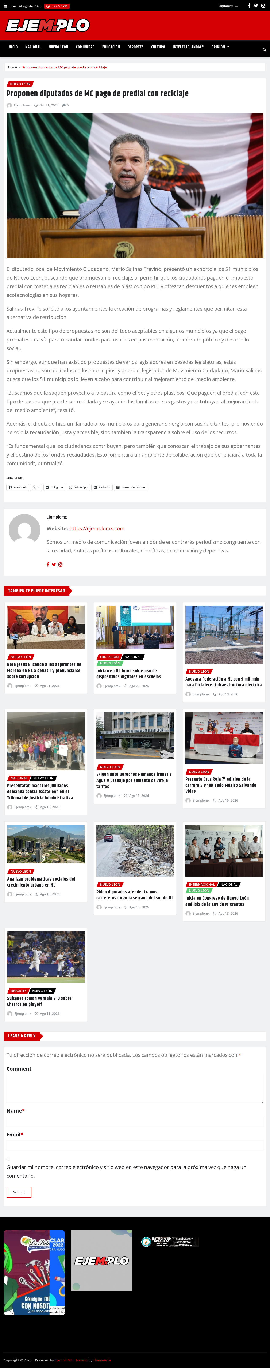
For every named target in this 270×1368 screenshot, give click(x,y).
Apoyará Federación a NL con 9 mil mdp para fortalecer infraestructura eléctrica (223, 682)
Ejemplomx (22, 105)
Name (16, 1110)
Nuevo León (58, 47)
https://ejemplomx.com (96, 528)
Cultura (158, 47)
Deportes (136, 47)
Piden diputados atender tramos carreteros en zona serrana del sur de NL (135, 895)
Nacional (33, 47)
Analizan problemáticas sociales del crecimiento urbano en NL (41, 882)
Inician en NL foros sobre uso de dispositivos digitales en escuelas (128, 674)
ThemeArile (102, 1360)
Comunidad (85, 47)
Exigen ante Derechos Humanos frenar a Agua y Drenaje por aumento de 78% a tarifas (134, 780)
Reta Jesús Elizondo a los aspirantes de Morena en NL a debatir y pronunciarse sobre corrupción (44, 670)
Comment (19, 1068)
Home (12, 67)
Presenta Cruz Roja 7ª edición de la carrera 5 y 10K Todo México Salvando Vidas (220, 785)
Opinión (219, 47)
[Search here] (264, 49)
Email (15, 1134)
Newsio (82, 1360)
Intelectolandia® (188, 47)
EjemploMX (63, 1360)
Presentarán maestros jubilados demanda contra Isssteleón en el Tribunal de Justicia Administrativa (40, 792)
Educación (111, 47)
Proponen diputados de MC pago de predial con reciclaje (64, 67)
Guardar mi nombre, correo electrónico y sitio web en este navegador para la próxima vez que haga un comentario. (127, 1171)
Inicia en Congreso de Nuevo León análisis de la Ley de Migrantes (217, 901)
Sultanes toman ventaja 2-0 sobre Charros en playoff (39, 1001)
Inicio (13, 47)
